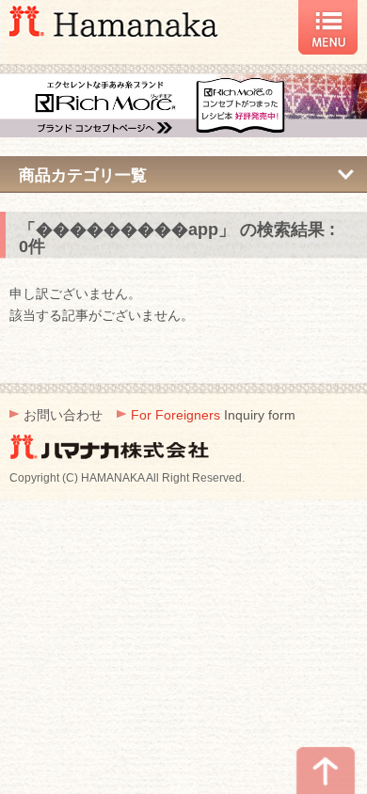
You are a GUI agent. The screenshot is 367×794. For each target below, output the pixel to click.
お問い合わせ (63, 414)
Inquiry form (213, 414)
